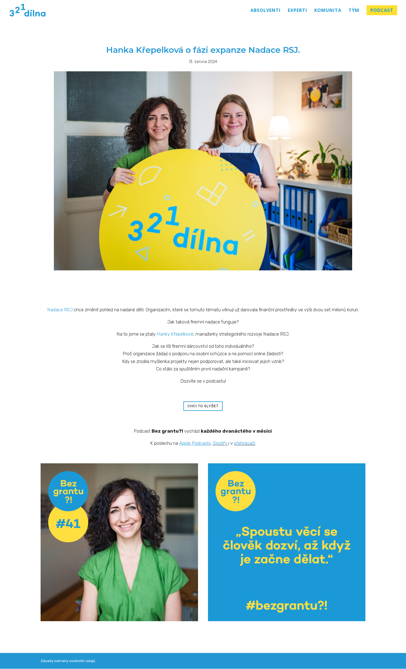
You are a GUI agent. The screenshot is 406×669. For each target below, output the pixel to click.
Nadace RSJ (60, 309)
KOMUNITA (327, 10)
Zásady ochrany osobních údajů (68, 661)
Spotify (220, 443)
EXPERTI (297, 10)
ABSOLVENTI (266, 10)
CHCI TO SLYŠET (203, 406)
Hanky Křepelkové (175, 334)
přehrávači (244, 443)
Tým (354, 10)
